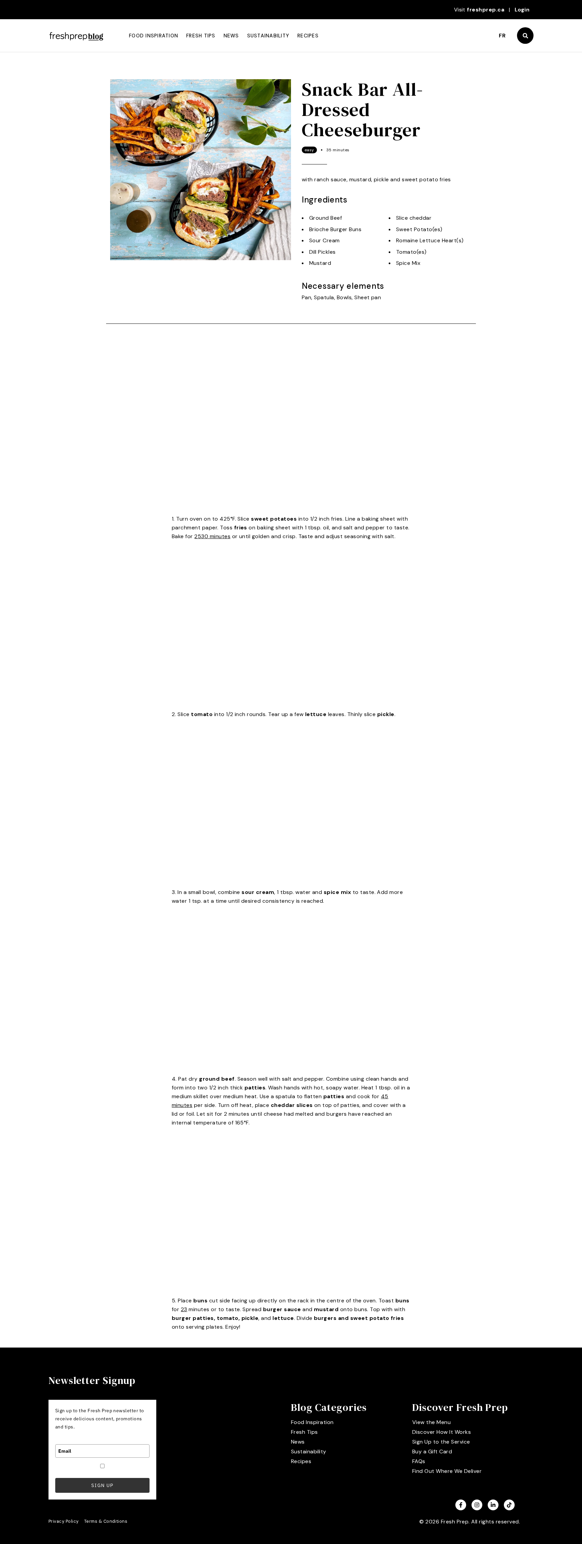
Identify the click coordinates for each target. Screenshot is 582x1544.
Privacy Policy (63, 1521)
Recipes (308, 36)
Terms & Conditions (106, 1521)
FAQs (418, 1461)
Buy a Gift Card (432, 1451)
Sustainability (268, 36)
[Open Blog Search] (525, 35)
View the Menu (431, 1422)
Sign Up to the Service (441, 1441)
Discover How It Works (441, 1431)
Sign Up (102, 1485)
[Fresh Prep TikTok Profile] (509, 1505)
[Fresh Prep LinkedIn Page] (493, 1505)
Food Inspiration (153, 36)
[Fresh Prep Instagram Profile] (477, 1505)
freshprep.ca (485, 9)
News (231, 36)
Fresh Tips (201, 36)
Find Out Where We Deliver (447, 1471)
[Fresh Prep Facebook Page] (460, 1505)
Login (522, 9)
